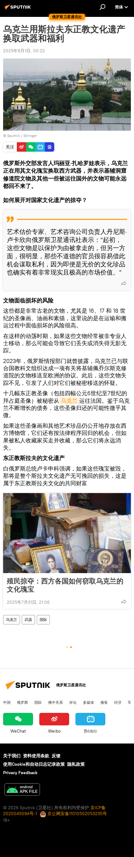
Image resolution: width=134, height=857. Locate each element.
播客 (104, 702)
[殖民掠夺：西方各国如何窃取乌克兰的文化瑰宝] (67, 533)
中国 (7, 702)
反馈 (56, 756)
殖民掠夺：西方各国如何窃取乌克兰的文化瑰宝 (65, 585)
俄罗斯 (22, 702)
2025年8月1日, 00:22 (24, 50)
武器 (28, 619)
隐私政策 (76, 764)
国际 (43, 619)
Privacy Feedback (20, 772)
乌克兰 (69, 400)
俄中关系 (55, 702)
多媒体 (88, 702)
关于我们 (12, 756)
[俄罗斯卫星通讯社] (18, 9)
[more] (123, 283)
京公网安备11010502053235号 (76, 813)
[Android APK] (22, 790)
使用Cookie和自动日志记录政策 (34, 764)
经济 (118, 702)
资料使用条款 (36, 756)
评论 (73, 702)
